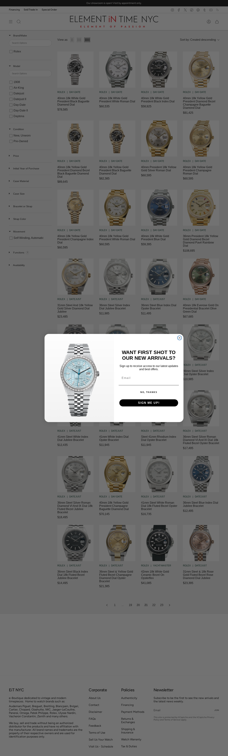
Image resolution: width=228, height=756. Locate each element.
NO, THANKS (148, 392)
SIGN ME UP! (149, 402)
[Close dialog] (179, 338)
